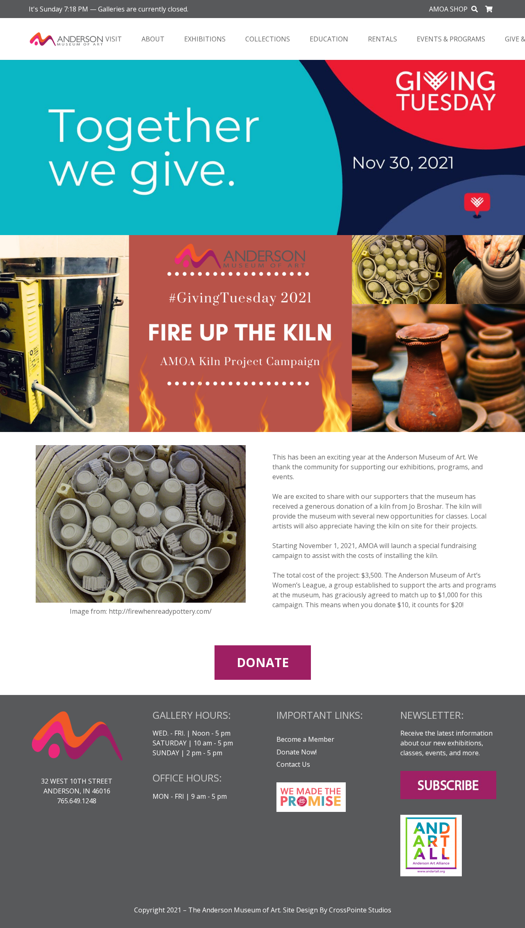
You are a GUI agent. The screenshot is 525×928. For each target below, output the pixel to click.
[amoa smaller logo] (66, 39)
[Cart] (489, 9)
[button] (475, 9)
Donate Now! (296, 752)
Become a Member (305, 739)
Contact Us (293, 764)
